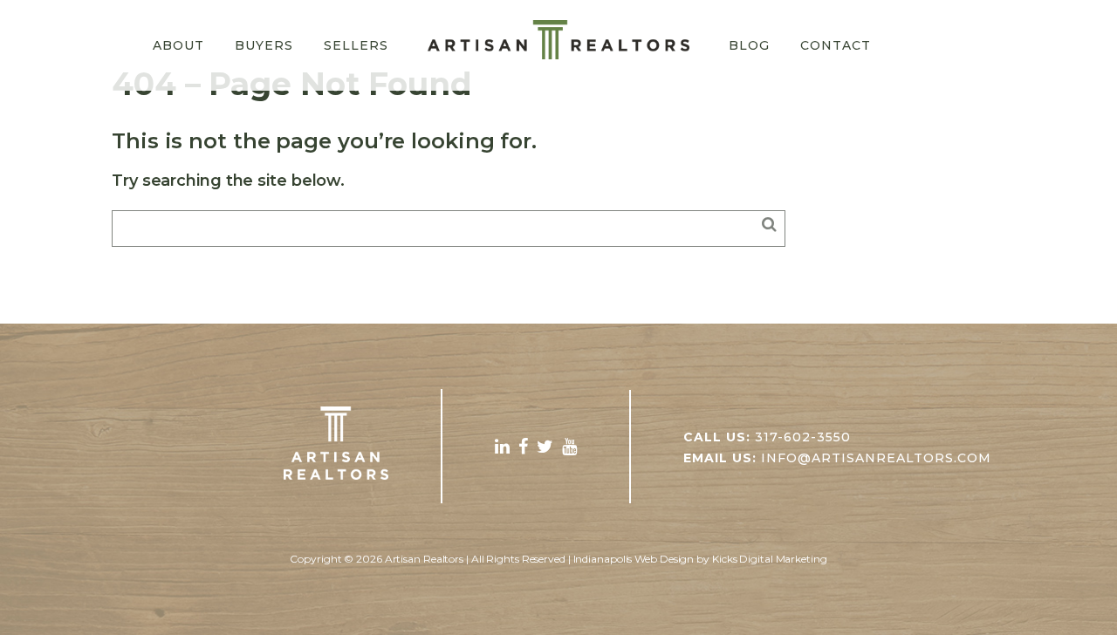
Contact (835, 45)
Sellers (356, 45)
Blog (749, 45)
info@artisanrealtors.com (876, 458)
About (178, 45)
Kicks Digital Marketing (769, 558)
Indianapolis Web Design (634, 558)
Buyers (264, 45)
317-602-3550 (803, 437)
